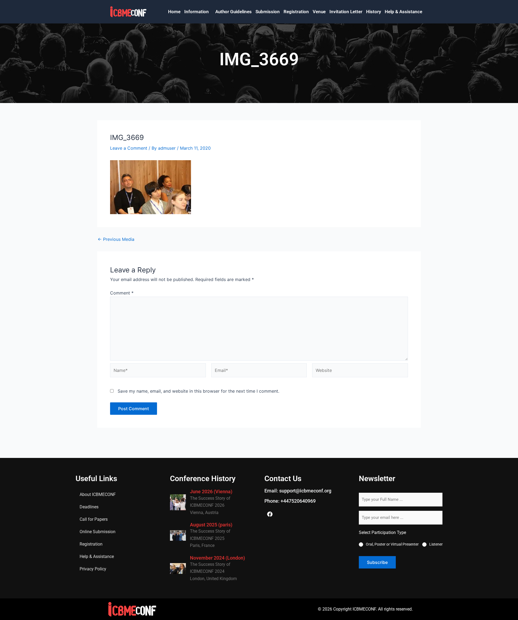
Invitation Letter (345, 11)
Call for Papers (94, 519)
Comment (122, 293)
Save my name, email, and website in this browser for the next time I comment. (198, 391)
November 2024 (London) (217, 558)
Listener (436, 544)
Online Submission (97, 531)
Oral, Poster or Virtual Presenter (392, 544)
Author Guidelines (233, 11)
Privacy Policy (93, 568)
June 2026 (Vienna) (211, 491)
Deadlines (89, 506)
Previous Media (116, 239)
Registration (296, 11)
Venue (319, 11)
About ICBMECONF (98, 494)
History (373, 11)
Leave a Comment (128, 148)
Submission (267, 11)
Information (196, 11)
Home (174, 11)
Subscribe (377, 562)
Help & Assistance (403, 11)
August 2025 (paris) (211, 524)
